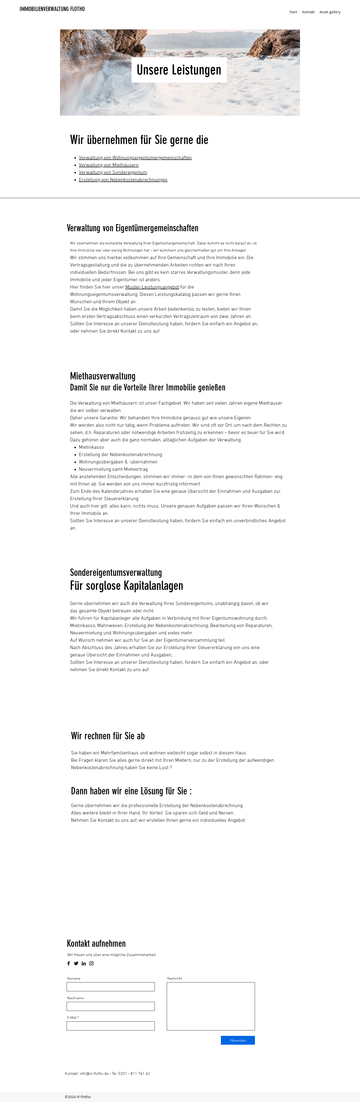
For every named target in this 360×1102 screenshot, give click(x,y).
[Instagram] (91, 963)
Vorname (74, 978)
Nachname (75, 998)
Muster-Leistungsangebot (152, 287)
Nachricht (174, 978)
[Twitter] (76, 963)
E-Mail (71, 1017)
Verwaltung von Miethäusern (109, 165)
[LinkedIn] (84, 963)
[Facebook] (69, 963)
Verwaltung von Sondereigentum (113, 173)
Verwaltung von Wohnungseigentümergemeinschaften (135, 158)
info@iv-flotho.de (94, 1073)
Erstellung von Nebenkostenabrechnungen (123, 180)
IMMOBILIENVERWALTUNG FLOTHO (52, 9)
